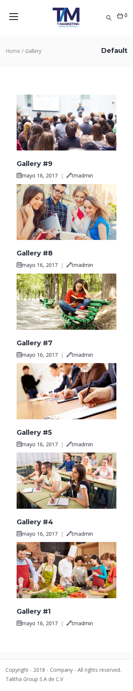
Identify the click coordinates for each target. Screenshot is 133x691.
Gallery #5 (34, 433)
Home (13, 50)
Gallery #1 (34, 611)
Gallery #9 (34, 164)
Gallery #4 (35, 522)
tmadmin (82, 175)
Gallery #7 (34, 343)
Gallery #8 (34, 253)
